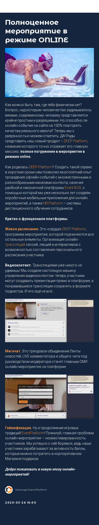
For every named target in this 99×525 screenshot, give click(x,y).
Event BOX (73, 188)
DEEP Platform (75, 141)
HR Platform (53, 203)
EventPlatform (33, 433)
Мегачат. (13, 351)
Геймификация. (18, 428)
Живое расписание (21, 229)
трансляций (15, 244)
